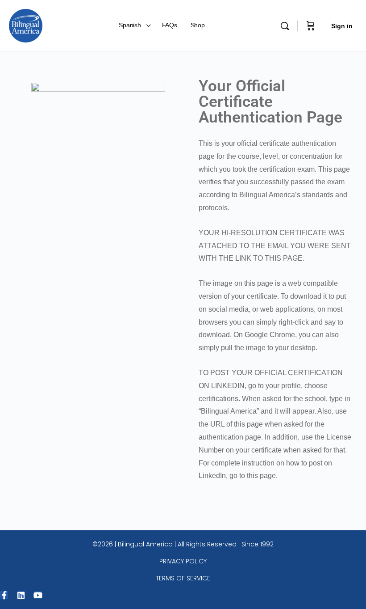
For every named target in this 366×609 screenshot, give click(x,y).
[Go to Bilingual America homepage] (25, 25)
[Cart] (310, 25)
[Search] (285, 26)
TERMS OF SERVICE (183, 578)
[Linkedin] (21, 595)
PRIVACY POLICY (183, 561)
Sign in (342, 26)
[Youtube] (38, 595)
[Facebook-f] (4, 595)
